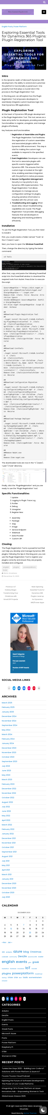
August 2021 (7, 856)
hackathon (5, 969)
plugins (16, 567)
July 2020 (6, 897)
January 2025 (8, 712)
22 (30, 932)
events (21, 962)
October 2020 (8, 892)
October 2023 (8, 757)
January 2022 (8, 833)
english (6, 567)
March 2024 (7, 734)
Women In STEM (9, 1056)
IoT (27, 967)
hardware (13, 969)
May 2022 (6, 815)
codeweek (5, 957)
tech (20, 978)
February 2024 (8, 739)
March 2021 (7, 874)
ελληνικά (4, 981)
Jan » (10, 942)
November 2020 (9, 888)
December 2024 (9, 716)
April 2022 (6, 820)
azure (17, 951)
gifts (29, 962)
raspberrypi (38, 974)
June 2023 (6, 770)
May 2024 (6, 730)
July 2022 (6, 806)
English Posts (7, 26)
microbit (34, 969)
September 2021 (9, 851)
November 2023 (9, 752)
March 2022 (7, 824)
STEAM (10, 977)
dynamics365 (32, 957)
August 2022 (7, 802)
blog (26, 951)
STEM (16, 977)
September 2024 (9, 725)
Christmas (35, 951)
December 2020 (9, 883)
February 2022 (8, 829)
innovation (20, 969)
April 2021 (6, 870)
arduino (9, 952)
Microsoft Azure (9, 1033)
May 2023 (6, 775)
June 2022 (6, 811)
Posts (4, 1038)
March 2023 (7, 779)
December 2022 (9, 788)
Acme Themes (30, 1113)
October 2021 (8, 847)
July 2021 (5, 861)
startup (4, 978)
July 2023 (6, 766)
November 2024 (9, 720)
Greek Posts (7, 1029)
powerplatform (30, 567)
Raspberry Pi (7, 1047)
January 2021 (7, 879)
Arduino (5, 1011)
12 (11, 928)
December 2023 (9, 748)
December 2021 (9, 838)
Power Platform (20, 26)
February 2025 (8, 707)
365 (3, 952)
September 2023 (9, 761)
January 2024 (8, 743)
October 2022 (8, 797)
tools (5, 570)
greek (35, 962)
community (13, 957)
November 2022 (9, 793)
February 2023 (8, 784)
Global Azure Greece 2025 (14, 1096)
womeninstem (35, 977)
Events (5, 1024)
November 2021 (9, 842)
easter (40, 957)
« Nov (4, 942)
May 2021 (6, 865)
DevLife (22, 956)
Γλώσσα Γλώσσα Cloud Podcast (16, 1076)
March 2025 (7, 702)
